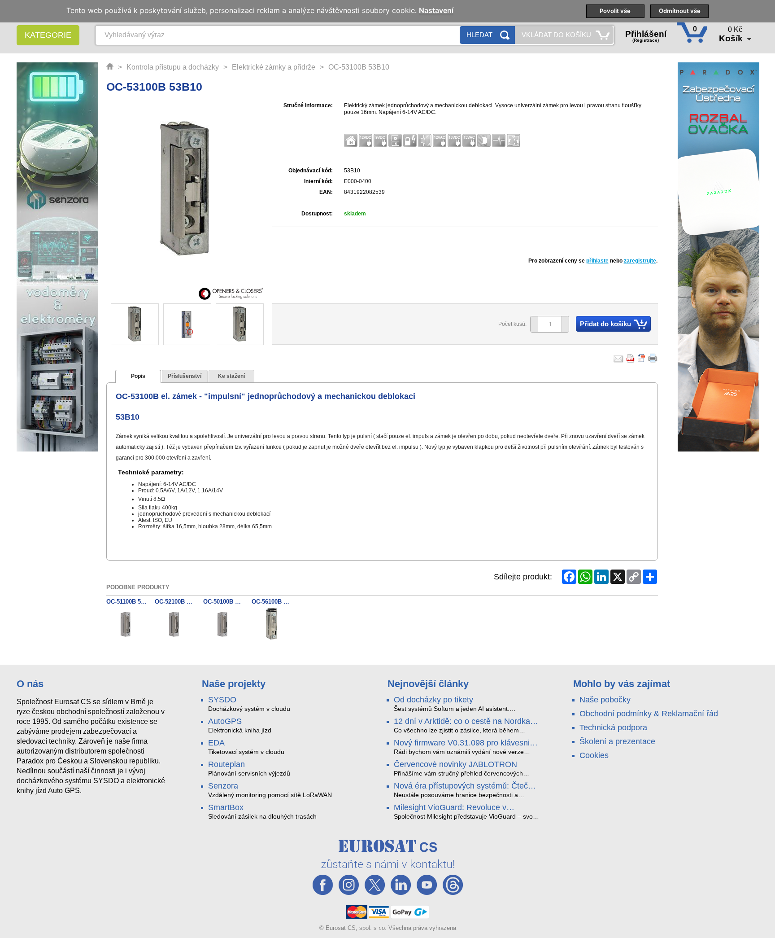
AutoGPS (225, 721)
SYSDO (222, 699)
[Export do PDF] (631, 358)
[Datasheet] (642, 358)
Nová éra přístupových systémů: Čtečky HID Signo (465, 786)
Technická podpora (613, 727)
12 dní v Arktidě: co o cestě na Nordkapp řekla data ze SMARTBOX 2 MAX (466, 722)
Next (251, 325)
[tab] (138, 376)
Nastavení (436, 10)
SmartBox (226, 807)
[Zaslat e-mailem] (618, 358)
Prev (122, 325)
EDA (216, 742)
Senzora (223, 785)
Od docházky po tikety (433, 699)
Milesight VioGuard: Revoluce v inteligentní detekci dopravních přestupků (450, 808)
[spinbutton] (546, 324)
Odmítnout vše (680, 10)
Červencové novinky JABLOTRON (455, 764)
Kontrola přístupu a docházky (172, 67)
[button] (565, 324)
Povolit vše (615, 10)
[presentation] (138, 376)
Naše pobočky (605, 699)
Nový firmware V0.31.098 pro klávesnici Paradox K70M (465, 743)
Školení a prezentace (617, 741)
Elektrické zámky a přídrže (273, 67)
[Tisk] (653, 358)
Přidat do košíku (605, 324)
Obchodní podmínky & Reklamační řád (648, 713)
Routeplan (226, 764)
